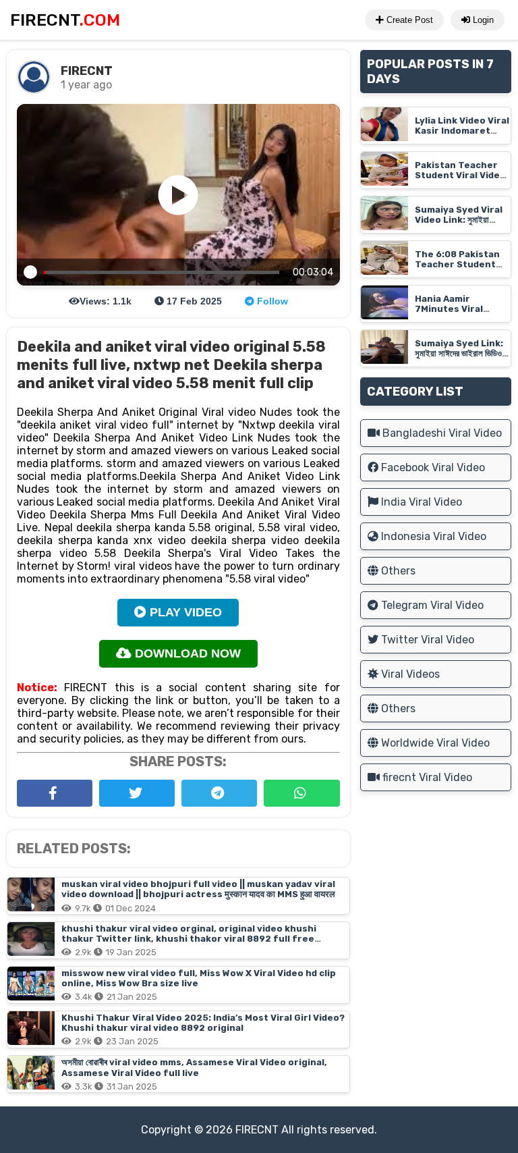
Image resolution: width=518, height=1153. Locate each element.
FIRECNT (257, 1129)
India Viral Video (420, 501)
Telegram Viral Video (431, 605)
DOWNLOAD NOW (186, 653)
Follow (271, 301)
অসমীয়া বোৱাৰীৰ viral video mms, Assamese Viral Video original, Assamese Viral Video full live (194, 1067)
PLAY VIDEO (184, 612)
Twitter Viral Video (426, 639)
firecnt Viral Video (426, 777)
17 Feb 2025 (193, 301)
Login (482, 20)
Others (396, 570)
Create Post (408, 20)
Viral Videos (409, 674)
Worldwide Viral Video (434, 742)
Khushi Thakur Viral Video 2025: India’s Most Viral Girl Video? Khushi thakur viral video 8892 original (203, 1023)
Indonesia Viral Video (432, 536)
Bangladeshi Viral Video (441, 433)
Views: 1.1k (106, 301)
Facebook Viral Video (431, 467)
